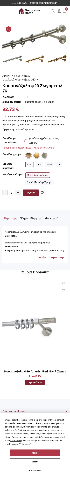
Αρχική (6, 75)
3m (59, 164)
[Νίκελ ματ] (45, 155)
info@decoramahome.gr (43, 3)
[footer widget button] (35, 411)
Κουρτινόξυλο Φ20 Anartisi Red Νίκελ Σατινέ (35, 371)
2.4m (49, 164)
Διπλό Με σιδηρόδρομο (39, 182)
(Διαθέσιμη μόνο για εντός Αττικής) (44, 140)
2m (39, 164)
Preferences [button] (25, 444)
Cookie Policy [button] (16, 440)
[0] (64, 11)
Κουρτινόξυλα (22, 75)
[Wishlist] (42, 192)
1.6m (29, 164)
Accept (35, 453)
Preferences (35, 470)
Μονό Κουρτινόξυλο (37, 175)
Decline (35, 462)
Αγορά (31, 192)
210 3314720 (19, 3)
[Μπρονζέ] (28, 155)
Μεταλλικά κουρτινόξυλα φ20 (18, 79)
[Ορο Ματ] (36, 155)
